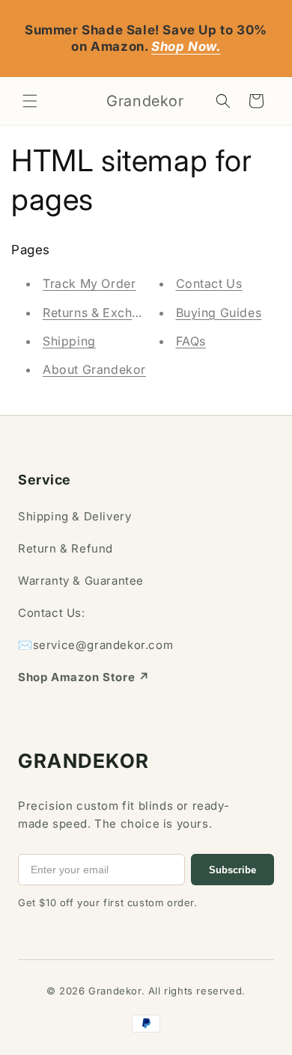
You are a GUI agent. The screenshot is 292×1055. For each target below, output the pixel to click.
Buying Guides (219, 312)
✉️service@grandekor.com (95, 645)
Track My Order (89, 283)
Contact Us (209, 283)
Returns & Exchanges (105, 312)
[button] (29, 100)
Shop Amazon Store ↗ (83, 677)
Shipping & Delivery (74, 516)
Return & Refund (65, 548)
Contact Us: (51, 613)
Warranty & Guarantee (81, 580)
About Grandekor (94, 369)
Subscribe (232, 870)
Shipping (69, 340)
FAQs (191, 340)
